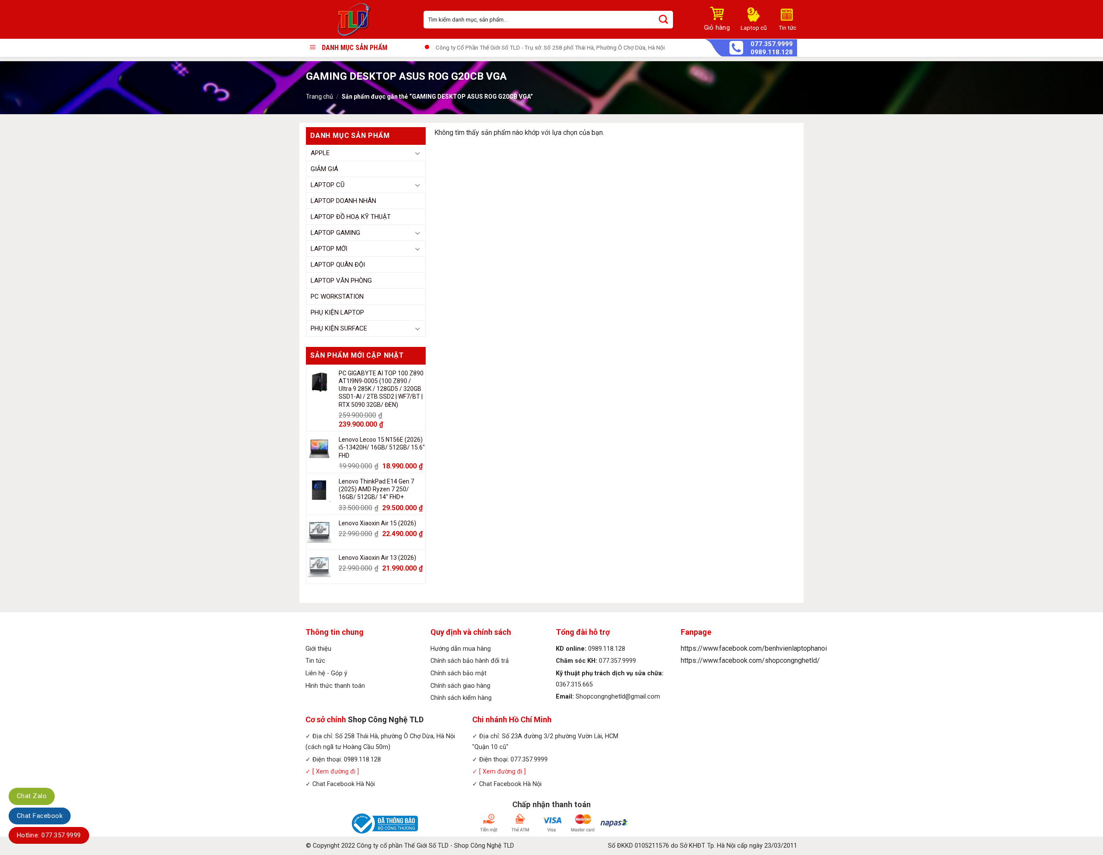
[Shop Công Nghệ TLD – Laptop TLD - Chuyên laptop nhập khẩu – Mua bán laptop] (358, 19)
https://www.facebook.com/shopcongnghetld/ (750, 660)
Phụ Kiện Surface (339, 328)
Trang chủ (319, 96)
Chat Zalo (32, 796)
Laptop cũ (328, 185)
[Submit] (663, 19)
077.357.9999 (772, 44)
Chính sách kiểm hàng (461, 698)
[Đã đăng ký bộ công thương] (383, 823)
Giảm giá (324, 169)
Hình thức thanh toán (335, 686)
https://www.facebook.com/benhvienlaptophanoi (754, 648)
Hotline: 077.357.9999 (49, 835)
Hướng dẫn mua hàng (460, 648)
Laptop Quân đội (338, 264)
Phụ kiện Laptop (337, 312)
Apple (320, 153)
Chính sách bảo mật (458, 673)
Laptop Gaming (335, 233)
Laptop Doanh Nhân (343, 201)
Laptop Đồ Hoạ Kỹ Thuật (351, 217)
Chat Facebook (39, 816)
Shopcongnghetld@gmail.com (618, 696)
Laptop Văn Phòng (341, 280)
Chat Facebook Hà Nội (343, 784)
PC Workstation (337, 296)
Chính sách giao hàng (460, 686)
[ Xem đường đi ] (335, 771)
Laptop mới (329, 249)
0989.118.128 (772, 52)
